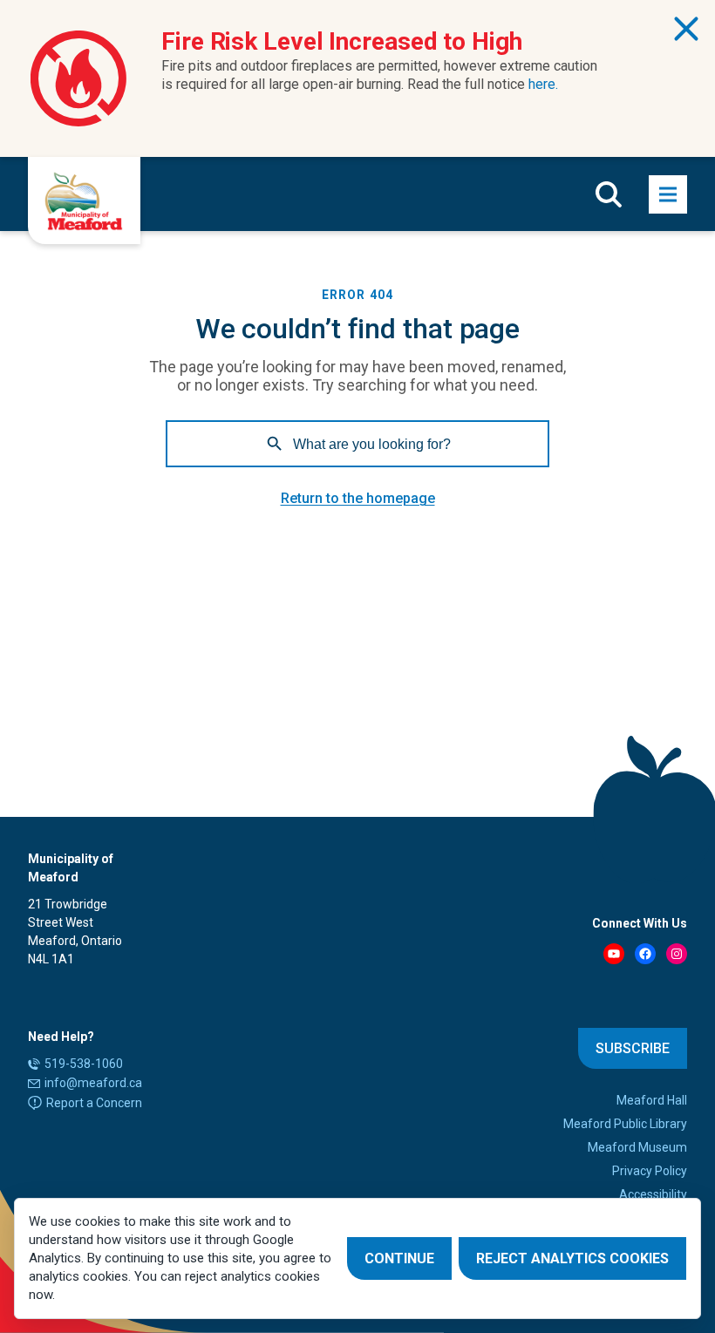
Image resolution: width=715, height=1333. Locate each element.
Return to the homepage (358, 498)
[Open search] (608, 194)
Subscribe (633, 1048)
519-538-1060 (83, 1064)
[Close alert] (686, 29)
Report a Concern (94, 1103)
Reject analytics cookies (572, 1258)
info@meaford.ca (93, 1083)
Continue (399, 1258)
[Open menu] (668, 194)
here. (543, 84)
